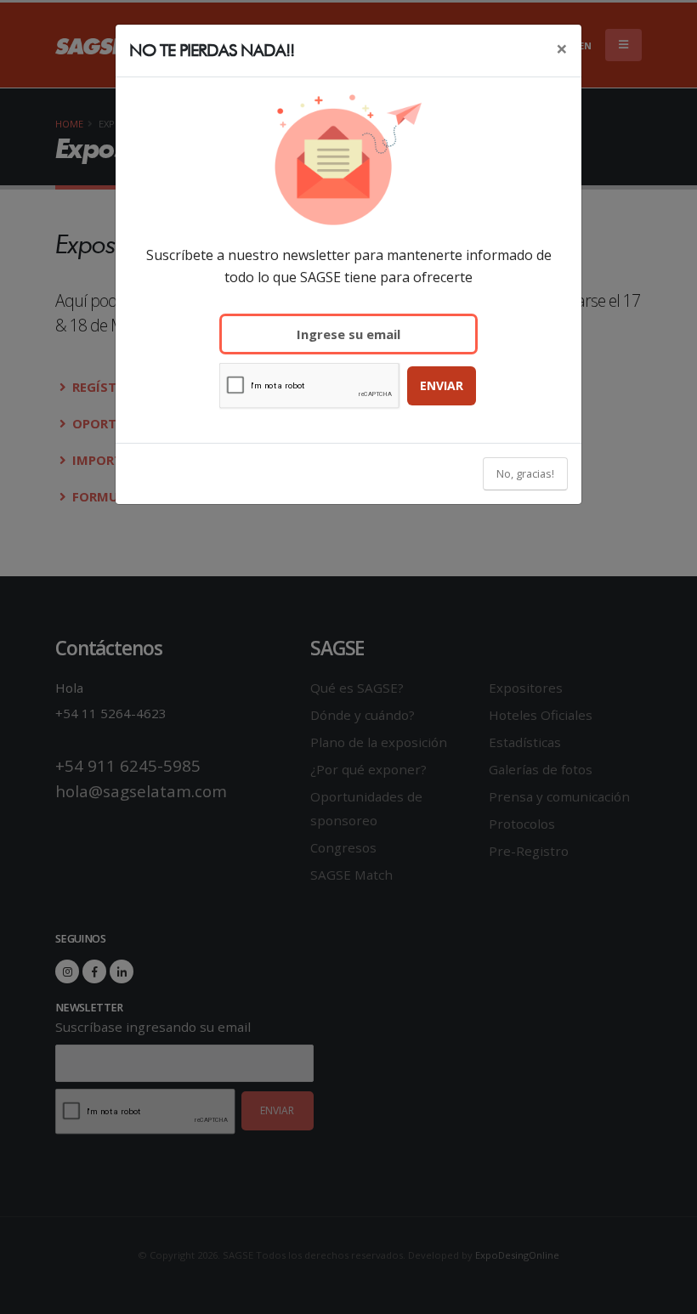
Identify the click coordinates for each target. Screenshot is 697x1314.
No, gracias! (525, 473)
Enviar (441, 385)
